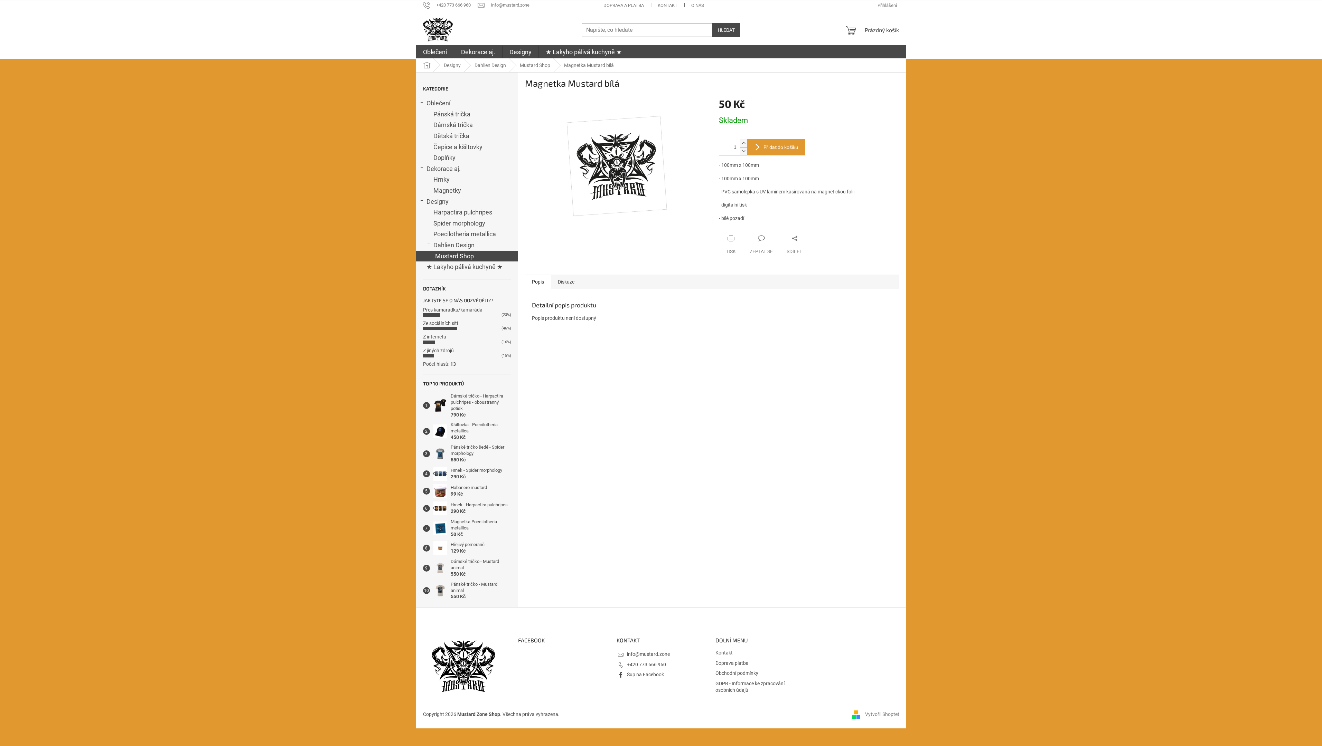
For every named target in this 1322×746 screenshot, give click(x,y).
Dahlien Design (454, 245)
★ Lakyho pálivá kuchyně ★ (464, 266)
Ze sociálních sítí (440, 323)
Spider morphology (459, 223)
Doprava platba (732, 663)
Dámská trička (453, 124)
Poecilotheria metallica (464, 234)
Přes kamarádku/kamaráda (452, 310)
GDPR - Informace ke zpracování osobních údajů (750, 687)
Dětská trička (451, 136)
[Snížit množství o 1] (743, 151)
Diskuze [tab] (566, 282)
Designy (437, 201)
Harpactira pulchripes (462, 212)
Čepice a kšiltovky (457, 147)
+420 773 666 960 (646, 664)
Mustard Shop (454, 256)
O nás (697, 5)
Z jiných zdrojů (438, 350)
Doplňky (444, 157)
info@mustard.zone (648, 654)
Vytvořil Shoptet (882, 714)
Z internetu (434, 336)
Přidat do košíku (780, 147)
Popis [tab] (538, 282)
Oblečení (438, 103)
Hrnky (441, 179)
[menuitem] (435, 52)
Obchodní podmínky (736, 673)
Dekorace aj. (443, 168)
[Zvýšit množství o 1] (743, 143)
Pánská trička (451, 114)
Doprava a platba (623, 5)
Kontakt (667, 5)
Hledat (726, 30)
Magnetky (447, 190)
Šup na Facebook (645, 674)
